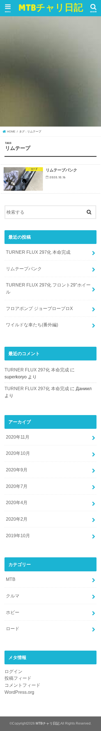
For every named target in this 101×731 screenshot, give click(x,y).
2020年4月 (16, 502)
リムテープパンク (24, 268)
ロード (12, 628)
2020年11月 (17, 436)
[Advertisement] (50, 71)
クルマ (12, 595)
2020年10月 (18, 453)
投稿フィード (17, 678)
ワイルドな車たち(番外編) (32, 324)
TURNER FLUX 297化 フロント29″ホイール (48, 288)
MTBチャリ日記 (50, 7)
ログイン (13, 671)
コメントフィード (22, 685)
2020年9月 (16, 469)
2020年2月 (16, 519)
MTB (10, 579)
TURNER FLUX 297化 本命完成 (38, 252)
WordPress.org (19, 692)
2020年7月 (16, 486)
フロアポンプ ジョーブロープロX (39, 308)
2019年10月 (18, 535)
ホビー (12, 612)
